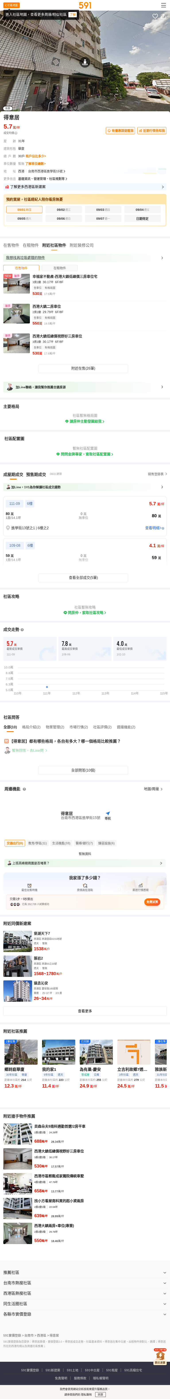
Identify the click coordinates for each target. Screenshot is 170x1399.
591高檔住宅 (133, 1370)
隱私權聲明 (100, 1378)
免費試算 (152, 901)
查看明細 (152, 528)
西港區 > (43, 1335)
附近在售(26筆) (83, 368)
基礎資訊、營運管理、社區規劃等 (41, 178)
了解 (73, 14)
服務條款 (80, 1378)
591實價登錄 (30, 1370)
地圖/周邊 (152, 789)
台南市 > (30, 1335)
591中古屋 (92, 1370)
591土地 (72, 1370)
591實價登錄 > (13, 1335)
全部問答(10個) (83, 770)
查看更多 (85, 1011)
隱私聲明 (86, 1394)
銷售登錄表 (156, 474)
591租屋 (112, 1370)
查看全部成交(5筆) (83, 578)
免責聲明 (61, 1378)
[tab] (21, 268)
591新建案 (53, 1370)
